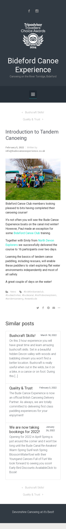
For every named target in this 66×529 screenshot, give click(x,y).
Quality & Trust (31, 119)
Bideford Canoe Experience (33, 65)
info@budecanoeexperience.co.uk (25, 151)
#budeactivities (13, 295)
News (13, 291)
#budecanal (28, 295)
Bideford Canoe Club (27, 233)
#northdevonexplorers (45, 295)
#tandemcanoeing (14, 298)
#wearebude (31, 298)
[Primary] (33, 94)
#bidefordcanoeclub (34, 291)
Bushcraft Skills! (34, 112)
